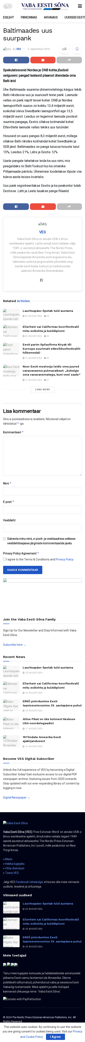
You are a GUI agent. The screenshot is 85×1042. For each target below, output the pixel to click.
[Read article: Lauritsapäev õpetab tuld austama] (11, 315)
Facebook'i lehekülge (29, 882)
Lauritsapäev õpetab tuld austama (48, 310)
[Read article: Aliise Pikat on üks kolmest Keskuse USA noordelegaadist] (11, 723)
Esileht (8, 17)
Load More (42, 389)
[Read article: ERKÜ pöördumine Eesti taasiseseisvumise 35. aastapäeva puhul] (11, 705)
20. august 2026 (33, 316)
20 (47, 316)
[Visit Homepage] (45, 6)
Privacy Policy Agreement (21, 553)
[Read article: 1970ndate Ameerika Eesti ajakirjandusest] (11, 741)
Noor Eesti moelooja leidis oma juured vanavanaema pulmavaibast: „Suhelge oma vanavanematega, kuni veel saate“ (51, 370)
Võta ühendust (14, 868)
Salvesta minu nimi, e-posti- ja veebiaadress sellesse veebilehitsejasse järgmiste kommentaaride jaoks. (41, 541)
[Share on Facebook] (16, 60)
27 (47, 380)
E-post (8, 502)
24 (47, 336)
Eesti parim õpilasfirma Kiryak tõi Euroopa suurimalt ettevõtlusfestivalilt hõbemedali (51, 348)
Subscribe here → (14, 644)
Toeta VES (12, 873)
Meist (8, 859)
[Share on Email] (43, 60)
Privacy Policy (64, 559)
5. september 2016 (39, 49)
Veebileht (9, 520)
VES (18, 49)
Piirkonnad (29, 17)
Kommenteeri (13, 432)
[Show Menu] (80, 6)
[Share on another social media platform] (69, 60)
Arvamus (51, 17)
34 (47, 358)
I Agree (55, 1036)
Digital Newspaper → (16, 797)
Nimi (7, 483)
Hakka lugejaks (15, 863)
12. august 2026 (33, 358)
